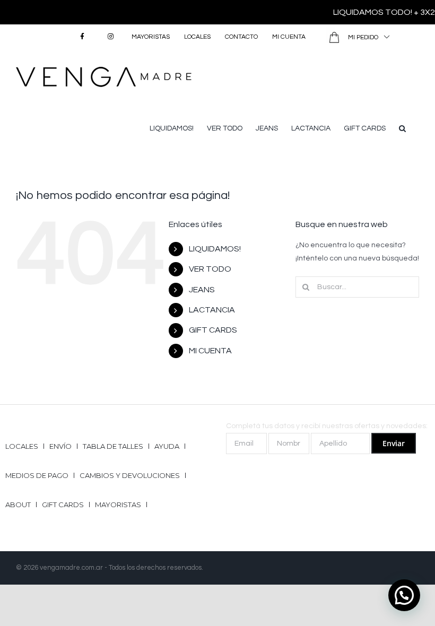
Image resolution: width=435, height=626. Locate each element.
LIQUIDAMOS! (215, 249)
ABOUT (18, 504)
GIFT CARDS (213, 330)
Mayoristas (118, 504)
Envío (60, 446)
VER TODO (210, 269)
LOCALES (21, 446)
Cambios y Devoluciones (130, 475)
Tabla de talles (113, 446)
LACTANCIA (212, 310)
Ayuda (166, 446)
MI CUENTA (210, 350)
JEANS (202, 289)
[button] (402, 127)
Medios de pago (36, 475)
